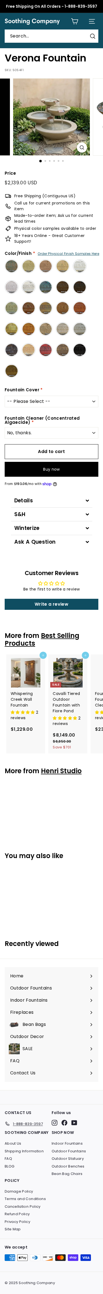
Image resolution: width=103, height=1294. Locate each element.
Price (10, 173)
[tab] (51, 500)
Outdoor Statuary (68, 1158)
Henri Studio (61, 770)
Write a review (51, 604)
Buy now (51, 469)
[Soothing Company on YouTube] (74, 1123)
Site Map (13, 1229)
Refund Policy (17, 1214)
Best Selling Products (42, 639)
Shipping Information (24, 1151)
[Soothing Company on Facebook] (64, 1123)
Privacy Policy (17, 1221)
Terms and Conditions (25, 1198)
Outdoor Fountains (69, 1151)
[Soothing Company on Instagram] (54, 1123)
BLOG (9, 1166)
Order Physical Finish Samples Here (68, 253)
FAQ (8, 1158)
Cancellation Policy (23, 1206)
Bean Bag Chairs (67, 1173)
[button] (23, 712)
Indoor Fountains (67, 1143)
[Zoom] (82, 147)
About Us (13, 1143)
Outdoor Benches (68, 1166)
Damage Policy (19, 1191)
